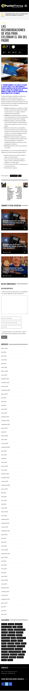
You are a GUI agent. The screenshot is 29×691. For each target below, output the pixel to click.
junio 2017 (3, 610)
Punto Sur (4, 651)
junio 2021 (3, 542)
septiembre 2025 (5, 390)
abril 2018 (3, 572)
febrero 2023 (4, 466)
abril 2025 (3, 405)
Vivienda (10, 660)
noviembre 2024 (5, 420)
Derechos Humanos (20, 629)
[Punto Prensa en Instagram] (10, 684)
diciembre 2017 (5, 587)
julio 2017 (3, 606)
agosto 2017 (4, 603)
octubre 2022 (4, 481)
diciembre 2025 (5, 378)
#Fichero (4, 22)
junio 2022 (3, 496)
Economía (4, 632)
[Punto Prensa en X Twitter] (6, 684)
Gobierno (19, 635)
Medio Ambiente (21, 637)
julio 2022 (3, 492)
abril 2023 (3, 458)
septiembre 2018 (5, 553)
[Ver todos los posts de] (13, 46)
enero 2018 (4, 584)
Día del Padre (14, 175)
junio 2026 (3, 356)
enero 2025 (4, 413)
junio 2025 (3, 401)
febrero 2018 (4, 580)
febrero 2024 (4, 435)
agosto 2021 (4, 534)
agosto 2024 (4, 428)
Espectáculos (11, 635)
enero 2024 (4, 439)
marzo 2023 (4, 462)
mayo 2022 (4, 500)
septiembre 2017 (5, 599)
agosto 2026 (4, 348)
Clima (14, 626)
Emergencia (20, 632)
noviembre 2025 (5, 382)
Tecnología (14, 654)
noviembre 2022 (5, 477)
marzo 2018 (4, 576)
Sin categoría (5, 654)
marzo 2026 (4, 367)
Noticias (20, 640)
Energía (4, 635)
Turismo (4, 660)
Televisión (21, 654)
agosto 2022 (4, 489)
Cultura (4, 629)
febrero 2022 (4, 511)
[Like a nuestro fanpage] (3, 684)
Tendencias (5, 657)
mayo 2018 (4, 568)
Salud (23, 651)
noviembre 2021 (5, 523)
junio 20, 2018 (8, 275)
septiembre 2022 (5, 485)
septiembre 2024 (5, 424)
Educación (12, 632)
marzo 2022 (4, 508)
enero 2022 (4, 515)
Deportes (10, 629)
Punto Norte (18, 649)
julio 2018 (3, 561)
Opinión (4, 643)
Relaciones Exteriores (14, 651)
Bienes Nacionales (6, 626)
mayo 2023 (4, 454)
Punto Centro (20, 646)
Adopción (10, 624)
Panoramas (11, 643)
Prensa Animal (11, 646)
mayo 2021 (4, 546)
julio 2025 (3, 397)
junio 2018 (3, 565)
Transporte (13, 657)
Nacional (13, 640)
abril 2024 (3, 432)
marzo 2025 (4, 409)
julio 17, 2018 (8, 228)
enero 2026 (4, 375)
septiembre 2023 (5, 447)
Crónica (20, 626)
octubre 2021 (4, 527)
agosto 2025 (4, 394)
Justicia (13, 637)
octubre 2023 (4, 443)
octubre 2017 (4, 595)
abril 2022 (3, 504)
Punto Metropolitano (7, 649)
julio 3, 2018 (8, 252)
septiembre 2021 (5, 530)
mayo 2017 (4, 614)
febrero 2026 (4, 371)
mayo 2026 (4, 359)
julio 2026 (3, 352)
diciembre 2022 (5, 473)
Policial (18, 643)
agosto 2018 (4, 557)
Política (24, 643)
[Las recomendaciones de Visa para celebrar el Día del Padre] (14, 69)
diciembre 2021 (5, 519)
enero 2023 (4, 470)
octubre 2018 (4, 549)
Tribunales (20, 657)
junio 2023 (3, 451)
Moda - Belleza (5, 640)
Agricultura (18, 624)
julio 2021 (3, 538)
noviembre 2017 (5, 591)
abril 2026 (3, 363)
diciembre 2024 (5, 416)
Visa (20, 175)
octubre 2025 (4, 386)
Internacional (5, 637)
